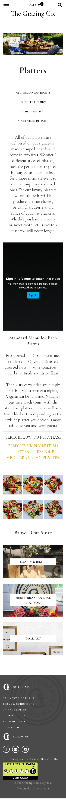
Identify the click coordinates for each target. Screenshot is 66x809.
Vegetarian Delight (33, 120)
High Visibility (49, 759)
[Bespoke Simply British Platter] (30, 451)
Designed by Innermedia (33, 788)
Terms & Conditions (18, 704)
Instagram (25, 749)
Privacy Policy (15, 709)
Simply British (33, 111)
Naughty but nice (33, 102)
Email (15, 749)
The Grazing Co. (33, 13)
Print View (10, 759)
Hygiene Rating (15, 721)
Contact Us (12, 727)
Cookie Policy (14, 715)
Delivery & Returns (18, 698)
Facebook (6, 749)
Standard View (28, 759)
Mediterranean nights (33, 92)
